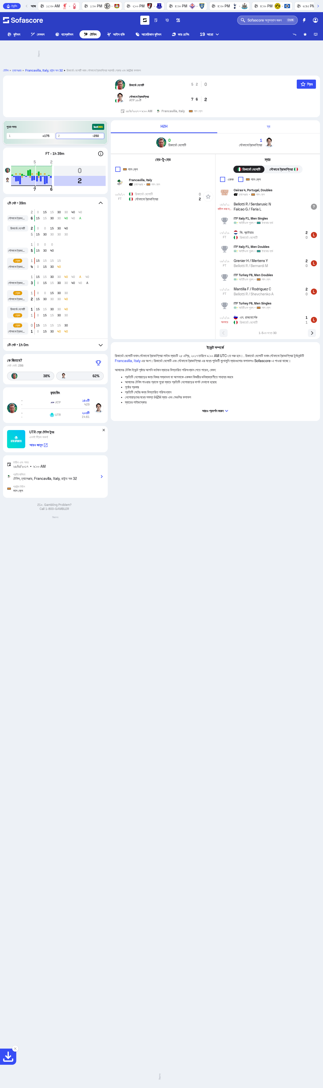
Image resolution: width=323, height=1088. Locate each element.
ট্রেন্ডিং (14, 6)
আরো (206, 34)
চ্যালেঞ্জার (16, 70)
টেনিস (93, 34)
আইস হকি (119, 34)
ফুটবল (16, 34)
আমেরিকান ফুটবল (152, 34)
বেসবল (40, 34)
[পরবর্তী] (318, 6)
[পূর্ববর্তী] (27, 6)
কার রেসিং (183, 34)
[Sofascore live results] (23, 20)
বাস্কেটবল (67, 34)
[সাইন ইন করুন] (315, 20)
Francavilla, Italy (44, 70)
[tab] (164, 126)
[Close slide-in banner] (15, 1049)
